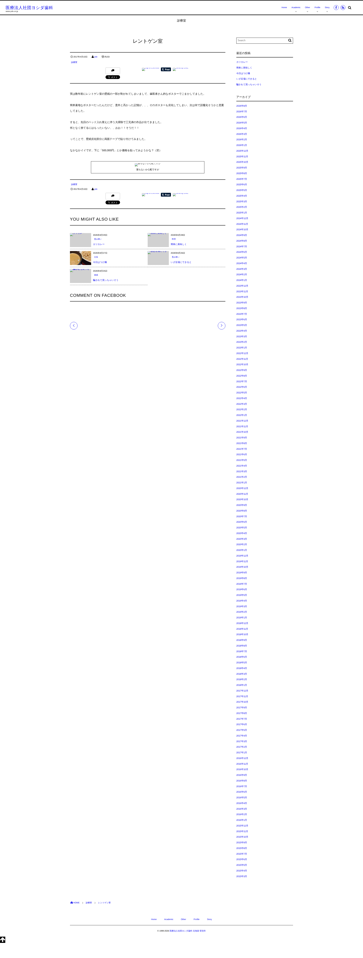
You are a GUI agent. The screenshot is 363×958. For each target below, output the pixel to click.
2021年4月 (241, 465)
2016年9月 (241, 775)
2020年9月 (241, 505)
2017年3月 (241, 741)
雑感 (96, 275)
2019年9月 (241, 572)
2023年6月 (241, 319)
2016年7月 (241, 786)
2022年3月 (241, 404)
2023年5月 (241, 325)
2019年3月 (241, 606)
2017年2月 (241, 747)
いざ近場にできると (181, 262)
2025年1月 (241, 212)
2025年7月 (241, 179)
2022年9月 (241, 370)
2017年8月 (241, 713)
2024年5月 (241, 257)
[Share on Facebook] (336, 7)
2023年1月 (241, 347)
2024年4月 (241, 263)
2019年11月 (242, 561)
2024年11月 (242, 224)
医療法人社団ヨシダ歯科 (29, 7)
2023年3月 (241, 336)
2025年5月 (241, 190)
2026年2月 (241, 139)
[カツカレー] (77, 234)
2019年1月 (241, 617)
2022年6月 (241, 387)
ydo (95, 57)
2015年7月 (241, 854)
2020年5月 (241, 527)
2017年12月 (242, 690)
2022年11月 (242, 359)
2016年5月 (241, 797)
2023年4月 (241, 330)
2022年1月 (241, 415)
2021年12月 (242, 420)
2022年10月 (242, 364)
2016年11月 (242, 764)
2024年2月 (241, 274)
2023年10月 (242, 297)
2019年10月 (242, 567)
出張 (96, 257)
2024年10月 (242, 229)
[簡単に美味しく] (157, 234)
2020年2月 (241, 544)
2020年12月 (242, 488)
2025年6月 (241, 184)
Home (284, 7)
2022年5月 (241, 392)
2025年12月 (242, 151)
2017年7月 (241, 719)
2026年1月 (241, 145)
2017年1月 (241, 752)
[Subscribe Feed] (343, 7)
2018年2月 (241, 679)
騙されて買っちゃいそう (106, 280)
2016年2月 (241, 814)
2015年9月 (241, 842)
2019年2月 (241, 612)
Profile (317, 7)
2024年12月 (242, 218)
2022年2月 (241, 409)
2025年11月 (242, 156)
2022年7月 (241, 381)
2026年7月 (241, 111)
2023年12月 (242, 285)
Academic (296, 7)
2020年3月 (241, 539)
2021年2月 (241, 477)
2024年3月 (241, 269)
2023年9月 (241, 302)
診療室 (74, 62)
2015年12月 (242, 825)
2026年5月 (241, 122)
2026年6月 (241, 117)
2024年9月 (241, 235)
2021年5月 (241, 460)
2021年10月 (242, 432)
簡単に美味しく (179, 244)
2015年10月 (242, 837)
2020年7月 (241, 516)
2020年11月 (242, 494)
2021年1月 (241, 482)
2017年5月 (241, 730)
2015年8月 (241, 848)
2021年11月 (242, 426)
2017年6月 (241, 724)
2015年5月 (241, 865)
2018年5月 (241, 662)
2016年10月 (242, 769)
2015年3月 (241, 876)
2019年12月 (242, 555)
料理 (174, 239)
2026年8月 (241, 106)
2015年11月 (242, 831)
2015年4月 (241, 870)
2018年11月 (242, 629)
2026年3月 (241, 134)
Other (307, 7)
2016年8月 (241, 780)
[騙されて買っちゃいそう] (80, 270)
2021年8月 (241, 443)
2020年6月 (241, 522)
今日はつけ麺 (100, 262)
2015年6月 (241, 859)
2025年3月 (241, 201)
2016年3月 (241, 809)
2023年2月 (241, 342)
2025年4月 (241, 196)
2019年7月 (241, 584)
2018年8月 (241, 645)
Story (327, 7)
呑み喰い (98, 239)
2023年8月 (241, 308)
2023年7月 (241, 314)
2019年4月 (241, 600)
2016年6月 (241, 792)
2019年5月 (241, 595)
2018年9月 (241, 640)
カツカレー (99, 244)
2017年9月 (241, 707)
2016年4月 (241, 803)
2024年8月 (241, 241)
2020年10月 (242, 499)
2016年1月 (241, 820)
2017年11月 (242, 696)
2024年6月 (241, 252)
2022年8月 (241, 375)
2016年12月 (242, 758)
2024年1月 (241, 280)
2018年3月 (241, 674)
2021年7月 (241, 449)
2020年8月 (241, 510)
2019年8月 (241, 578)
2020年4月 (241, 533)
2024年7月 (241, 246)
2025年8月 (241, 173)
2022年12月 (242, 353)
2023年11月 (242, 291)
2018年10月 (242, 634)
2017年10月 (242, 702)
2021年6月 (241, 454)
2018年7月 (241, 651)
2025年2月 (241, 207)
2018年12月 (242, 623)
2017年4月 (241, 735)
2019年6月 (241, 589)
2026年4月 (241, 128)
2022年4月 (241, 398)
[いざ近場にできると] (158, 252)
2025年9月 (241, 167)
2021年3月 (241, 471)
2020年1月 (241, 550)
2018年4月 (241, 668)
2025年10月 (242, 162)
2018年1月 (241, 685)
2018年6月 (241, 657)
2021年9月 (241, 437)
